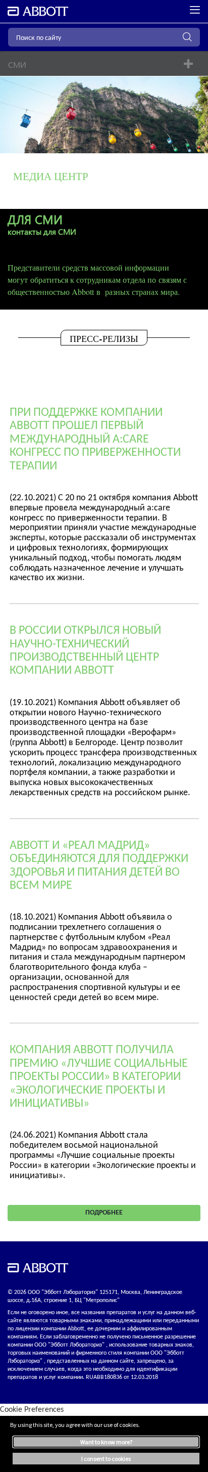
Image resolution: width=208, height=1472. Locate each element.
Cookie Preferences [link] (32, 1410)
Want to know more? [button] (106, 1442)
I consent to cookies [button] (106, 1458)
